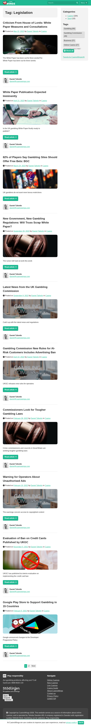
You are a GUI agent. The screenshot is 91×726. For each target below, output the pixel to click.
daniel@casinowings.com (20, 81)
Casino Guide (52, 688)
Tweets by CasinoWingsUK (74, 57)
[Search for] (61, 3)
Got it (81, 722)
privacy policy (71, 722)
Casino (44, 31)
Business (69, 40)
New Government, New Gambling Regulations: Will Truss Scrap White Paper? (26, 222)
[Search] (77, 2)
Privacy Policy (52, 696)
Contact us (51, 693)
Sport (69, 18)
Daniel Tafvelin (33, 31)
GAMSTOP (51, 699)
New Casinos (52, 683)
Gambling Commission (73, 34)
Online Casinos (53, 680)
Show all (69, 51)
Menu (83, 3)
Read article (10, 72)
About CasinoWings (55, 691)
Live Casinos (52, 685)
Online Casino (71, 45)
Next (33, 666)
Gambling (69, 29)
